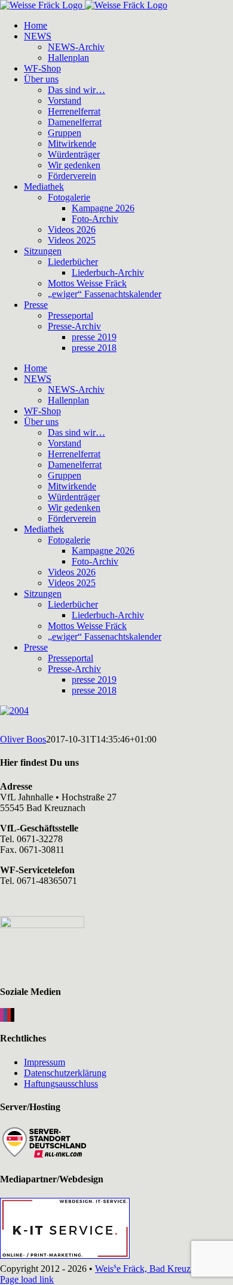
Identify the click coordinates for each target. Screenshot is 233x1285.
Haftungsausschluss (61, 1083)
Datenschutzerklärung (65, 1073)
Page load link (27, 1279)
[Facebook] (5, 1015)
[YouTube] (9, 1015)
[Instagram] (2, 1015)
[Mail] (12, 1015)
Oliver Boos (23, 739)
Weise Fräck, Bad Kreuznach (152, 1269)
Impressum (44, 1062)
